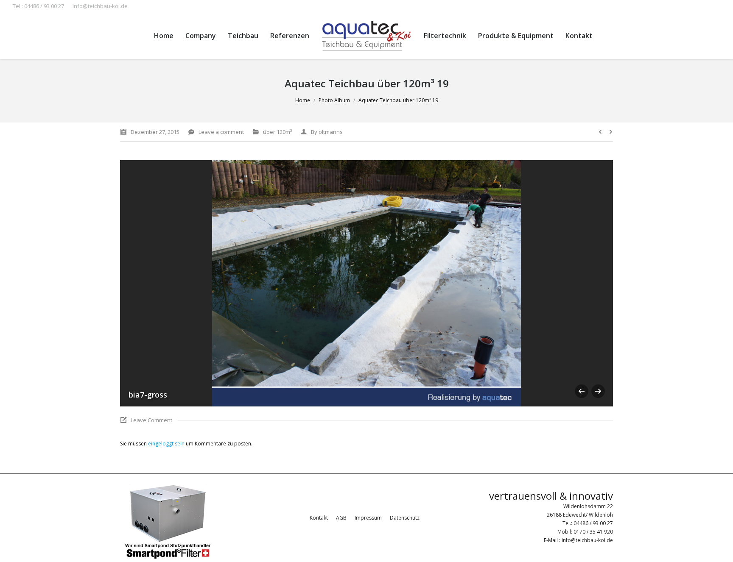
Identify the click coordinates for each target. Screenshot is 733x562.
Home (302, 100)
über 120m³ (277, 132)
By (327, 132)
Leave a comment (221, 132)
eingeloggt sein (166, 443)
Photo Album (334, 100)
